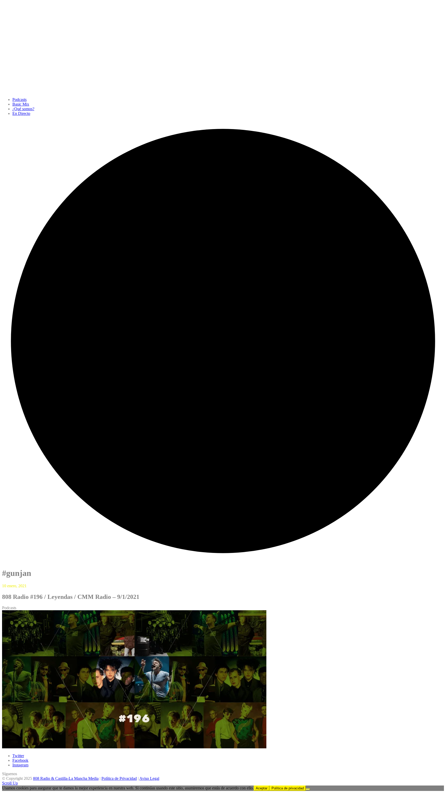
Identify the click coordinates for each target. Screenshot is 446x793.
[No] (308, 789)
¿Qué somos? (23, 109)
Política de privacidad (288, 788)
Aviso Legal (149, 778)
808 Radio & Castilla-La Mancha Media (66, 778)
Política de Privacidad (119, 778)
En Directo (21, 113)
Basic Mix (20, 104)
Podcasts (19, 99)
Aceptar (261, 788)
